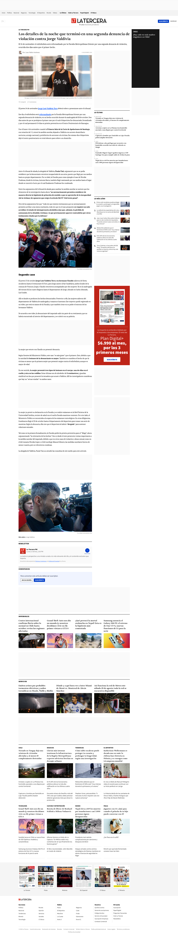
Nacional (16, 13)
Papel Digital (84, 13)
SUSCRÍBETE (112, 359)
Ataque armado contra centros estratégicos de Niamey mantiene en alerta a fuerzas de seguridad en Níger (88, 852)
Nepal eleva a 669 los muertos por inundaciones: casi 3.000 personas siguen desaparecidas (111, 161)
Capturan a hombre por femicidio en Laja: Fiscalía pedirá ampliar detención (112, 136)
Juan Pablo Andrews (32, 52)
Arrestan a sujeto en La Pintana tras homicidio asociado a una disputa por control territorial (111, 129)
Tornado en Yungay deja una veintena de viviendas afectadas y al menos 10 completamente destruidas (112, 120)
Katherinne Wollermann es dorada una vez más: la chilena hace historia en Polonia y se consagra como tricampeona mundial (115, 756)
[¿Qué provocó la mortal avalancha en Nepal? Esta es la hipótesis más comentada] (88, 640)
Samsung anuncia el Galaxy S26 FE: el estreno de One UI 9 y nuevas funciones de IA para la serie (115, 626)
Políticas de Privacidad (54, 561)
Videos (55, 13)
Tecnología (32, 13)
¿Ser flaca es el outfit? (111, 837)
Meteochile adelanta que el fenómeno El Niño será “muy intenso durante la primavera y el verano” (108, 230)
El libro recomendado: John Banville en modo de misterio (59, 850)
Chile (20, 748)
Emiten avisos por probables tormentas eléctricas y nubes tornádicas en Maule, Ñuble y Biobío (36, 688)
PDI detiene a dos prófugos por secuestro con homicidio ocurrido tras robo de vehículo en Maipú (110, 145)
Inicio (3, 13)
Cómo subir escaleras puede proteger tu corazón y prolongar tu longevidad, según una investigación (108, 204)
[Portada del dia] (112, 324)
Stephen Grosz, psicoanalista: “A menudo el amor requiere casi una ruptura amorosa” (87, 795)
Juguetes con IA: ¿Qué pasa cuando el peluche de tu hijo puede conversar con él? (116, 811)
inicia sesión (27, 580)
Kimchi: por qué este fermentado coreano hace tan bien (115, 850)
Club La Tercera (73, 13)
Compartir (23, 102)
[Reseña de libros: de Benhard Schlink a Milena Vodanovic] (60, 826)
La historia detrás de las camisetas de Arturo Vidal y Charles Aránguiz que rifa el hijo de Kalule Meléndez (116, 795)
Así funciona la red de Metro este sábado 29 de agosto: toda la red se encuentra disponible (110, 688)
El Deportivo (41, 13)
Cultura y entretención (56, 806)
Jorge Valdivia (30, 537)
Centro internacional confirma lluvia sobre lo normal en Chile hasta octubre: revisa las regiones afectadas (31, 626)
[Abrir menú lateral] (3, 21)
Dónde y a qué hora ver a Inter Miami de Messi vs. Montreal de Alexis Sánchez (74, 688)
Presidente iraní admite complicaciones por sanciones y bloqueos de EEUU (86, 839)
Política (9, 13)
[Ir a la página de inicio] (89, 21)
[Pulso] (45, 888)
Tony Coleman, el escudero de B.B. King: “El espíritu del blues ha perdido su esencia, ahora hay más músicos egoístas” (107, 248)
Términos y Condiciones (40, 561)
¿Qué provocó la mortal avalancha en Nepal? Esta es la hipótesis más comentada (88, 625)
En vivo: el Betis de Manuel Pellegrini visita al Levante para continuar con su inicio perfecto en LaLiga (116, 784)
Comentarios (32, 102)
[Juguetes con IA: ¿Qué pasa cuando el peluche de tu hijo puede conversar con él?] (117, 826)
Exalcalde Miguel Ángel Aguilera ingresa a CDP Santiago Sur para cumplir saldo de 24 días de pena (112, 154)
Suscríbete (40, 580)
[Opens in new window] (64, 888)
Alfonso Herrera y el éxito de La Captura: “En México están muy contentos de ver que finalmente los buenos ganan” (59, 840)
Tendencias (79, 748)
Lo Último (63, 13)
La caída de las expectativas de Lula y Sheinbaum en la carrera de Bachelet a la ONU (108, 212)
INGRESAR (173, 21)
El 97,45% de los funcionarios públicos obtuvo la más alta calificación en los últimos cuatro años (107, 238)
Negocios (24, 13)
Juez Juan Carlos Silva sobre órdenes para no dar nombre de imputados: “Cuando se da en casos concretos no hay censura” (108, 221)
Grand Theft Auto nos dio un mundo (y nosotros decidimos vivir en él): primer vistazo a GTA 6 (59, 625)
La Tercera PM (24, 30)
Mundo (49, 13)
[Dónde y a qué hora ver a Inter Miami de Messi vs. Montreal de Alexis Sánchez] (74, 703)
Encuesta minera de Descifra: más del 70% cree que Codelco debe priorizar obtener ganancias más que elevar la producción (60, 796)
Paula (106, 806)
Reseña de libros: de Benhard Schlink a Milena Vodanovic (59, 810)
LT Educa (93, 13)
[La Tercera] (27, 888)
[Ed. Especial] (83, 888)
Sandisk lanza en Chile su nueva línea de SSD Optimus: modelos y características (32, 839)
